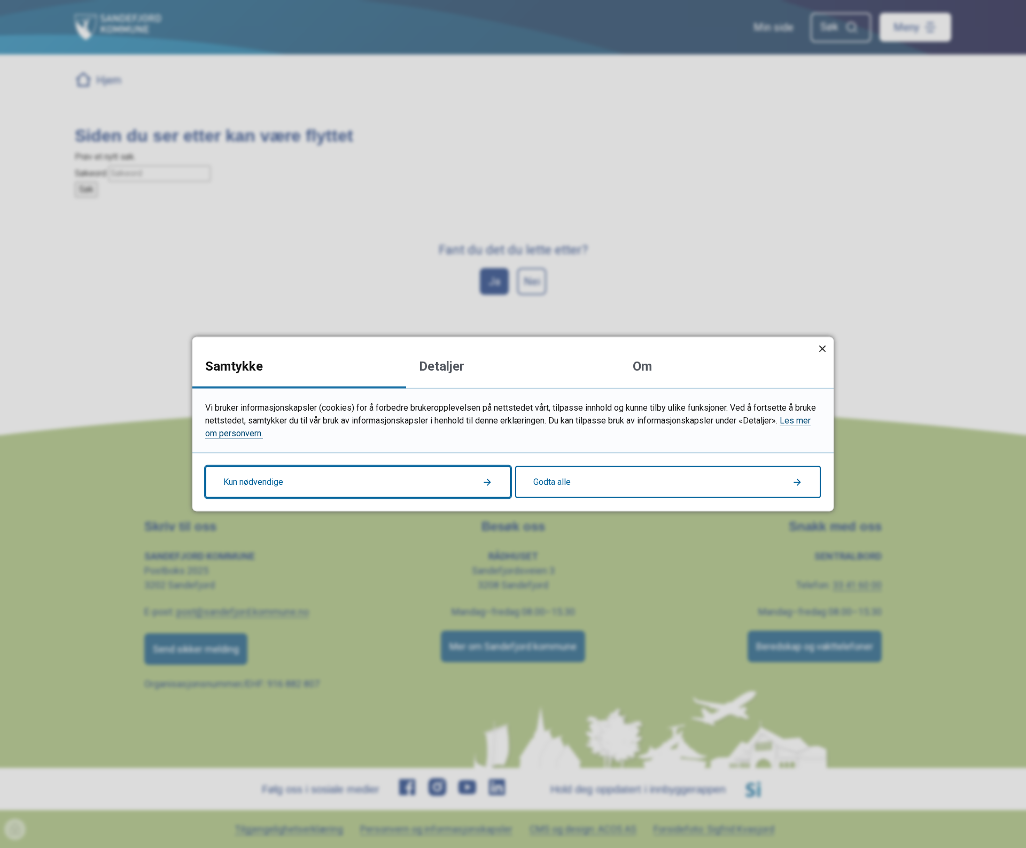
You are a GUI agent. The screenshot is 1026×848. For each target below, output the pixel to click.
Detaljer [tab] (441, 366)
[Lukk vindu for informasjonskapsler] (822, 348)
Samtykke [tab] (234, 366)
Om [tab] (642, 366)
